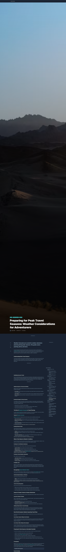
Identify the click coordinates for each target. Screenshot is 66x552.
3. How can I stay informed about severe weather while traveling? (52, 409)
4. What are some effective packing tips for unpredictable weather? (52, 412)
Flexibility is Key (51, 385)
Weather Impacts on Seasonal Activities (52, 372)
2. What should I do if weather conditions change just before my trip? (52, 407)
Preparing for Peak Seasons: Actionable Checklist (50, 401)
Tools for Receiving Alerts (52, 389)
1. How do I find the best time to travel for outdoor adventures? (52, 404)
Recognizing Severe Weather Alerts (51, 386)
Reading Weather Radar (52, 378)
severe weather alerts (36, 471)
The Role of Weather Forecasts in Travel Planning (51, 376)
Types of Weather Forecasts (52, 377)
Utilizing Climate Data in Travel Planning (52, 393)
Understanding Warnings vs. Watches (52, 387)
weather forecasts (19, 412)
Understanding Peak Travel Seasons (50, 369)
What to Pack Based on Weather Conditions (51, 380)
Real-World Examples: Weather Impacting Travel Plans (51, 395)
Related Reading (51, 416)
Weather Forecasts (23, 410)
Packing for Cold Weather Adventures (52, 382)
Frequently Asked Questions (18, 548)
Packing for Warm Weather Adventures (52, 384)
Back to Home (13, 1)
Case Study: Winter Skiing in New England (52, 399)
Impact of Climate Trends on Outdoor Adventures (50, 390)
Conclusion (48, 402)
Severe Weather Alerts (24, 469)
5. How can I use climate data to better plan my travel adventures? (52, 414)
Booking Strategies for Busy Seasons (52, 374)
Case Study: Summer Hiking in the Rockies (52, 397)
